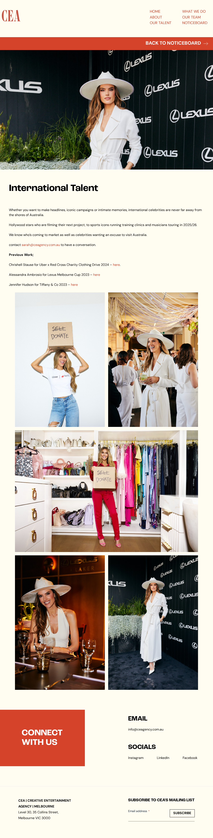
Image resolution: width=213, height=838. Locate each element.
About (156, 18)
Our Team (191, 18)
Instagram (136, 758)
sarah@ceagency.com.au (41, 245)
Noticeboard (194, 23)
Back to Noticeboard (173, 43)
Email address (139, 811)
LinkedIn (163, 758)
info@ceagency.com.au (145, 729)
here (116, 265)
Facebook (190, 758)
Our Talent (160, 23)
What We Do (194, 12)
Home (155, 12)
